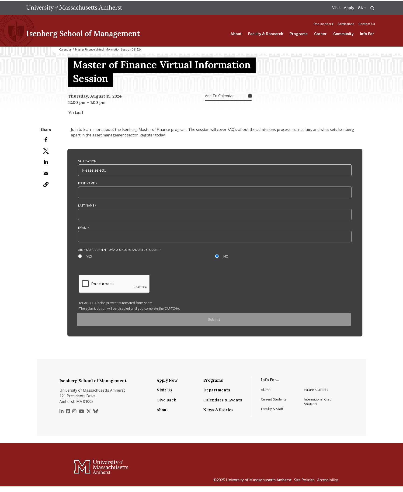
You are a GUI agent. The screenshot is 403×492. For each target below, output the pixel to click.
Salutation (87, 161)
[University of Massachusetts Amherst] (82, 465)
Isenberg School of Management (83, 33)
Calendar (65, 49)
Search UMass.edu (372, 8)
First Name (86, 183)
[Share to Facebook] (46, 139)
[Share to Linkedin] (46, 162)
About (236, 34)
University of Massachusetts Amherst (259, 479)
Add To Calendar (219, 95)
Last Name (86, 205)
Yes (89, 256)
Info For (367, 34)
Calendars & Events (222, 400)
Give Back (166, 400)
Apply (349, 8)
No (226, 256)
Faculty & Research (265, 34)
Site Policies (304, 479)
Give (362, 8)
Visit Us (164, 390)
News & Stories (218, 409)
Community (343, 34)
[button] (46, 184)
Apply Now (167, 380)
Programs (299, 34)
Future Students (316, 389)
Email (82, 228)
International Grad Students (317, 401)
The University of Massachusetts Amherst (74, 7)
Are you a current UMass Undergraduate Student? (119, 250)
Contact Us (366, 24)
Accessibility (327, 479)
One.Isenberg (323, 24)
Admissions (345, 24)
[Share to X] (46, 151)
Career (320, 34)
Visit (336, 8)
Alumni (266, 389)
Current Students (273, 399)
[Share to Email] (46, 173)
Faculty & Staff (272, 409)
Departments (216, 390)
